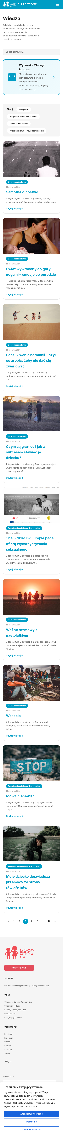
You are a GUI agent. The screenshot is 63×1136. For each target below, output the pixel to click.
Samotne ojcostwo (22, 192)
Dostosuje (31, 1121)
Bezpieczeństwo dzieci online (23, 116)
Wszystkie (23, 109)
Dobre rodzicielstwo (19, 123)
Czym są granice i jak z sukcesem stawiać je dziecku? (25, 452)
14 (49, 921)
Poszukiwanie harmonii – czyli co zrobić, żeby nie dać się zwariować (31, 360)
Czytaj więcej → (14, 208)
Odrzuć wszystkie (31, 1129)
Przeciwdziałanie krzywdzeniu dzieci (27, 131)
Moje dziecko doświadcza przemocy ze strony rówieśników (28, 882)
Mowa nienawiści (20, 796)
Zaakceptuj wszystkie (31, 1113)
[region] (31, 1109)
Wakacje (13, 716)
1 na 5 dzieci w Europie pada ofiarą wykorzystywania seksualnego (30, 544)
